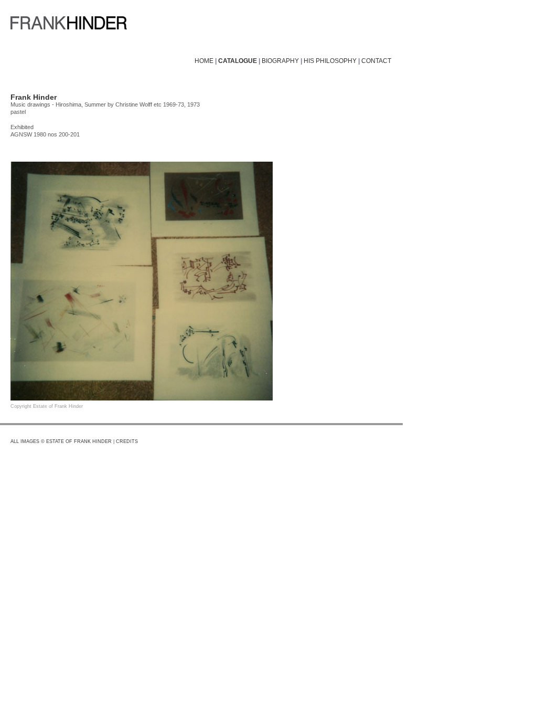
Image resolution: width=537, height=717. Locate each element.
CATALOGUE (237, 61)
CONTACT (376, 61)
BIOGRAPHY (280, 61)
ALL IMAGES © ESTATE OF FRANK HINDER (61, 441)
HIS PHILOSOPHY (330, 61)
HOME (204, 61)
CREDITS (127, 441)
